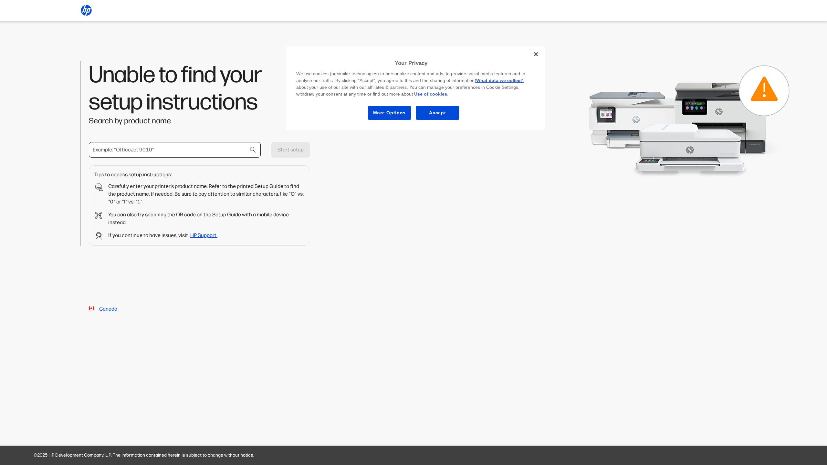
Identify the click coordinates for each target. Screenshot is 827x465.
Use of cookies (430, 94)
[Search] (253, 150)
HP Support (203, 235)
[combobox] (175, 150)
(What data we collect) (499, 80)
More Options (389, 112)
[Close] (536, 54)
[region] (416, 88)
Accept (437, 112)
